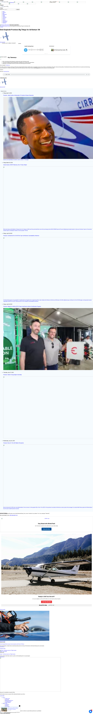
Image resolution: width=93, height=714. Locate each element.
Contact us (8, 65)
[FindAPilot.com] (22, 4)
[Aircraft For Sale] (27, 2)
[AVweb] (4, 2)
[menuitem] (48, 11)
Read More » (2, 646)
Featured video (2, 648)
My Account (7, 706)
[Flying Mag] (11, 2)
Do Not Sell (7, 709)
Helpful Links (5, 703)
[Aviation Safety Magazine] (4, 4)
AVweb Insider (2, 609)
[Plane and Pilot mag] (54, 2)
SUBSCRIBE (2, 695)
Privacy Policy (7, 708)
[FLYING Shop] (31, 4)
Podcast (8, 26)
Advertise (6, 705)
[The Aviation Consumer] (72, 2)
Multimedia (5, 26)
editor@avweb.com (14, 515)
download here (6, 71)
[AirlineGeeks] (18, 2)
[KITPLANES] (45, 2)
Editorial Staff (2, 42)
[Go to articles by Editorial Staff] (46, 37)
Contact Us (7, 704)
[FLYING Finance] (13, 4)
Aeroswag (7, 699)
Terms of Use (7, 707)
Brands (2, 0)
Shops (4, 697)
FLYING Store (7, 698)
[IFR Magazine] (81, 2)
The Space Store (8, 701)
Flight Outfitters (8, 702)
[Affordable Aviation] (63, 2)
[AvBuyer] (36, 2)
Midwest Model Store (9, 700)
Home (1, 26)
